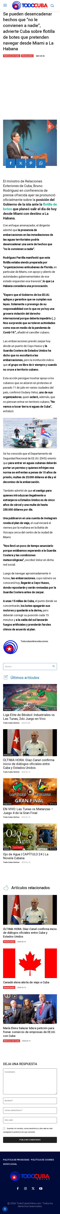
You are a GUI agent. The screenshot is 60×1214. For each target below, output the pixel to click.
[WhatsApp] (41, 163)
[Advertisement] (30, 87)
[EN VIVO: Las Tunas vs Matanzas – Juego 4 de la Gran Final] (30, 791)
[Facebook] (10, 163)
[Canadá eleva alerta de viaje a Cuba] (30, 963)
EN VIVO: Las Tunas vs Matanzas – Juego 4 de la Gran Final (28, 811)
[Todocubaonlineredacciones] (10, 647)
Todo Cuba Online (11, 723)
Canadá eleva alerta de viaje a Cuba (26, 982)
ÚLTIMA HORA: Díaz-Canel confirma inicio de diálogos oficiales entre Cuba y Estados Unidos (28, 764)
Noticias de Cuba (11, 56)
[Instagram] (25, 1189)
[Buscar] (53, 666)
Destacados (27, 56)
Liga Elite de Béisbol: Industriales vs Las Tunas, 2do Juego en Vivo (29, 717)
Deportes (7, 710)
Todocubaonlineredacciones (34, 641)
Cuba (28, 186)
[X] (20, 163)
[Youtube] (41, 1189)
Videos (6, 849)
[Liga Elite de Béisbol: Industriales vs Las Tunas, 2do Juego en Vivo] (30, 697)
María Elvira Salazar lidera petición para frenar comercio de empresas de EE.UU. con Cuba (29, 1032)
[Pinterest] (30, 163)
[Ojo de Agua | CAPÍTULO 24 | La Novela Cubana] (30, 836)
